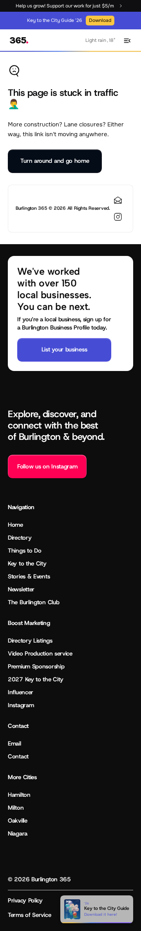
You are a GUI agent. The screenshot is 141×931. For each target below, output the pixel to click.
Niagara (17, 833)
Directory (19, 538)
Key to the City (27, 563)
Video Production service (40, 653)
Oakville (17, 821)
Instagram (21, 705)
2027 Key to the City (35, 679)
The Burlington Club (33, 602)
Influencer (20, 692)
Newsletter (21, 589)
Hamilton (19, 795)
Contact (18, 756)
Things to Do (24, 551)
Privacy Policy (25, 900)
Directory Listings (30, 641)
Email (14, 743)
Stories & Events (29, 576)
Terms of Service (29, 915)
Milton (16, 808)
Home (15, 525)
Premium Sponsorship (36, 666)
